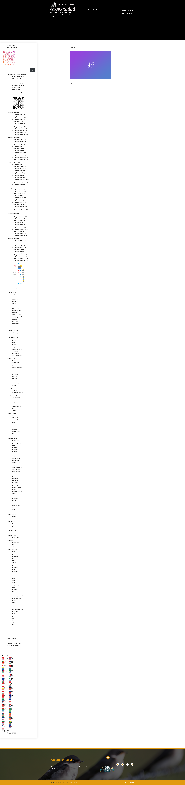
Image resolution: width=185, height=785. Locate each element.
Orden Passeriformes (12, 549)
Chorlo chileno (15, 447)
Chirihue (13, 613)
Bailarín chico (15, 606)
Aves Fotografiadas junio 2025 (19, 123)
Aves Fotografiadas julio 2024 (18, 150)
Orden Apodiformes (11, 530)
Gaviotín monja (15, 465)
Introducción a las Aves (12, 47)
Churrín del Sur (15, 571)
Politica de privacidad (11, 45)
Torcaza (13, 507)
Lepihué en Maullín (16, 89)
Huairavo (14, 382)
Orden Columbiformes (12, 503)
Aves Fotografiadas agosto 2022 (19, 202)
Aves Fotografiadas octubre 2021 (19, 231)
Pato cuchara (15, 321)
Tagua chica (14, 429)
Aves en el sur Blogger (12, 638)
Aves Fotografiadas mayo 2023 (19, 172)
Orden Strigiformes (11, 521)
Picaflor (13, 532)
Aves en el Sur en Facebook (13, 641)
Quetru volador (15, 325)
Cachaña (14, 516)
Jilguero (13, 626)
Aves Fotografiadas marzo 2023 (19, 168)
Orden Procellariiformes (12, 347)
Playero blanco (15, 478)
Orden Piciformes (11, 540)
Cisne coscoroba (15, 308)
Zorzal (13, 602)
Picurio (13, 342)
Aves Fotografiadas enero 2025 (19, 114)
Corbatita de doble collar (17, 615)
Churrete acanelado (16, 554)
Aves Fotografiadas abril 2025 (18, 119)
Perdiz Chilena (15, 288)
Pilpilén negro (15, 454)
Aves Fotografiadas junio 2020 (19, 249)
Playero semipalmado (17, 485)
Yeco (13, 364)
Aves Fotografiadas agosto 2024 (19, 152)
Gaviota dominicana (16, 458)
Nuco (13, 523)
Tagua (13, 427)
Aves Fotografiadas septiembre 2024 (20, 154)
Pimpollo (14, 344)
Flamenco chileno (16, 397)
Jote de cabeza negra (17, 390)
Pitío (13, 544)
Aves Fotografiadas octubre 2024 (19, 155)
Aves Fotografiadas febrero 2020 (19, 242)
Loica (13, 622)
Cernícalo (14, 420)
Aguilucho (14, 410)
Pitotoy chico (15, 496)
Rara (13, 591)
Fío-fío (13, 580)
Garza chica (14, 380)
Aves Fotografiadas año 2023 (13, 162)
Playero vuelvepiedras (17, 476)
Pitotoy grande (15, 498)
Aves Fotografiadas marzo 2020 (19, 244)
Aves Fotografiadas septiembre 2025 (20, 128)
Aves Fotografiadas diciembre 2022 (20, 209)
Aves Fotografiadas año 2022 (13, 188)
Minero (13, 551)
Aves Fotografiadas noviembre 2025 (20, 132)
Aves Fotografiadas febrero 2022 (19, 191)
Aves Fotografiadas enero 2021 (19, 215)
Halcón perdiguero (16, 417)
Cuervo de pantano (16, 383)
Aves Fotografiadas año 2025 (13, 112)
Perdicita (14, 500)
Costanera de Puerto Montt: (18, 76)
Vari (13, 408)
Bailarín (13, 402)
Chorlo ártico (14, 451)
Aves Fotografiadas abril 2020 (18, 245)
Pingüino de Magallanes (17, 333)
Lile (12, 365)
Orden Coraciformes (11, 535)
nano (73, 83)
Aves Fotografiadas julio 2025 (18, 125)
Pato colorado (15, 319)
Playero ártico (15, 482)
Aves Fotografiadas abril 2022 (18, 195)
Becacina (14, 489)
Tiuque (13, 422)
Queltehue (14, 453)
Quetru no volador (16, 326)
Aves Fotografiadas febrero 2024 (19, 141)
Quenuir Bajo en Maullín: (17, 92)
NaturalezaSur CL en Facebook (14, 643)
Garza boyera (15, 378)
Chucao (13, 569)
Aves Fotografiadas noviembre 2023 (20, 182)
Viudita (13, 578)
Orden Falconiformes (11, 413)
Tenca (13, 604)
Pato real (14, 301)
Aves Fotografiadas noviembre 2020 (20, 258)
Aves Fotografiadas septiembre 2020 (20, 255)
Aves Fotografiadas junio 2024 (19, 148)
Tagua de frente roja (16, 431)
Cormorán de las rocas (17, 367)
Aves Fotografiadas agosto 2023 (19, 177)
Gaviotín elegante (16, 471)
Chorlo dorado (15, 449)
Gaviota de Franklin (16, 462)
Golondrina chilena (16, 596)
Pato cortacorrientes (16, 314)
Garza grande (15, 374)
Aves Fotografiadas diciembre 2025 (20, 134)
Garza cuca (14, 376)
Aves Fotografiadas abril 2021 (18, 220)
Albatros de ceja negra (17, 349)
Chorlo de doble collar (16, 443)
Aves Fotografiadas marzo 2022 (19, 193)
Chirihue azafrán (15, 611)
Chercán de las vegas (16, 598)
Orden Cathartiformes (12, 388)
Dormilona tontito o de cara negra (19, 585)
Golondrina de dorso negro (18, 595)
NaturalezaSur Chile (11, 640)
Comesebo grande (16, 564)
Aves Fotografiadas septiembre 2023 (20, 179)
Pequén (13, 525)
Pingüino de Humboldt (17, 332)
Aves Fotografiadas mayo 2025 (19, 121)
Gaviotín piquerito (16, 469)
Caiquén (13, 305)
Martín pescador (15, 537)
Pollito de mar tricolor (16, 495)
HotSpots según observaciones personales (16, 74)
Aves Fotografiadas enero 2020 (19, 240)
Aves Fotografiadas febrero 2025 (19, 116)
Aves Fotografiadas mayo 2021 (19, 222)
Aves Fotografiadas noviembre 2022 (20, 208)
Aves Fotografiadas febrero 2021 (19, 217)
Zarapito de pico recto (17, 491)
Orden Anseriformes (11, 292)
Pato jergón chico (16, 295)
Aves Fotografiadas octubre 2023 (19, 181)
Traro (13, 415)
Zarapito (14, 493)
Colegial (13, 584)
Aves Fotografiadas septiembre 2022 (20, 204)
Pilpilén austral (15, 442)
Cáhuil (13, 456)
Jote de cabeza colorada (17, 392)
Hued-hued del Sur (16, 567)
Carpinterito (14, 546)
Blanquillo (14, 340)
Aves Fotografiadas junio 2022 (19, 199)
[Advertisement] (92, 28)
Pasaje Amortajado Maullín (18, 85)
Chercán (14, 600)
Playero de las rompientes (18, 487)
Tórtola (13, 509)
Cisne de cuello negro (16, 310)
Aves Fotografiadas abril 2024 (18, 144)
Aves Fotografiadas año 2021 (13, 213)
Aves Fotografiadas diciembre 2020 (20, 260)
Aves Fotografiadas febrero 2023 (19, 166)
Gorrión (13, 627)
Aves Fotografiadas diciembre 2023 (20, 184)
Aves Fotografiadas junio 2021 (19, 224)
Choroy (13, 518)
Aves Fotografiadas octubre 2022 (19, 206)
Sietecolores (14, 589)
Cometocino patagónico (17, 609)
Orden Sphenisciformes (12, 330)
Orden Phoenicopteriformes (13, 395)
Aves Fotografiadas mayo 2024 (19, 146)
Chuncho (14, 526)
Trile (13, 618)
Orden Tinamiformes (11, 287)
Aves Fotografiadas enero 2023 (19, 164)
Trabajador (14, 576)
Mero (13, 573)
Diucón (13, 587)
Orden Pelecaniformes (12, 371)
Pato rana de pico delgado (18, 316)
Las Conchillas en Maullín (17, 91)
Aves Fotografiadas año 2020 (13, 238)
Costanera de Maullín (16, 82)
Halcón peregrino (15, 419)
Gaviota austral (15, 464)
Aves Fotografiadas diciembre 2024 (20, 159)
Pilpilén (13, 445)
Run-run (13, 582)
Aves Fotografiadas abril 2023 (18, 170)
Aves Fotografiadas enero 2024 (19, 139)
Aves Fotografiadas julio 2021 (18, 226)
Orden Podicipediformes (12, 337)
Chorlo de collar (15, 440)
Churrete (14, 558)
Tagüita (13, 435)
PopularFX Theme (73, 782)
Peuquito (14, 404)
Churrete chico (15, 556)
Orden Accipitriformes (12, 401)
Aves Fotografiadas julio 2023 (18, 175)
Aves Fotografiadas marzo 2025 (19, 117)
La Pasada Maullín (16, 87)
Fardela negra (15, 351)
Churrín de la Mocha (16, 565)
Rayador (14, 473)
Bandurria (14, 385)
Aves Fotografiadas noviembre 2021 (20, 233)
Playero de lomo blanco (17, 484)
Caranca (14, 303)
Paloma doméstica (16, 505)
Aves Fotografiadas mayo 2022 (19, 197)
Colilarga (14, 562)
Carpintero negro (15, 542)
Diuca (13, 607)
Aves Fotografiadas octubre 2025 (19, 130)
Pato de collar (15, 299)
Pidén (13, 433)
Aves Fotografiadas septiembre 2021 (20, 229)
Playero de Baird (15, 480)
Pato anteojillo (15, 317)
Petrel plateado (15, 353)
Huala (13, 339)
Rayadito (14, 553)
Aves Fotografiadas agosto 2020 (19, 253)
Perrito (13, 474)
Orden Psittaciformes (12, 514)
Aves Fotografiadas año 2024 (13, 137)
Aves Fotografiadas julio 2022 (18, 200)
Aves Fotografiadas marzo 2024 (19, 143)
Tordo (13, 620)
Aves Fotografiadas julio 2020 (18, 251)
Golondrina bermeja (16, 593)
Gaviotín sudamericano (17, 467)
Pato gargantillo (15, 294)
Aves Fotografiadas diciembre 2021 (20, 235)
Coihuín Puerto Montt (16, 80)
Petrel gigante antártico (17, 355)
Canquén (14, 306)
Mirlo (13, 624)
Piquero (13, 360)
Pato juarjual (14, 312)
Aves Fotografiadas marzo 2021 (19, 218)
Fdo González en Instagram (13, 645)
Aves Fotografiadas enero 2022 (19, 189)
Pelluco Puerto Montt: (17, 78)
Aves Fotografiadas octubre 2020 (19, 256)
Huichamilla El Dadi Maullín (18, 83)
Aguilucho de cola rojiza (17, 406)
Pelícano (14, 372)
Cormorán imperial (16, 362)
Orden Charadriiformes (12, 438)
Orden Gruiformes (11, 426)
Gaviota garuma (15, 460)
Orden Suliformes (11, 358)
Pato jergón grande (16, 297)
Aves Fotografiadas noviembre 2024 (20, 157)
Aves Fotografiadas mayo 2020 (19, 247)
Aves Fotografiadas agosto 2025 (19, 127)
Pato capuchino (15, 323)
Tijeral (13, 560)
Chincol (13, 616)
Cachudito (14, 575)
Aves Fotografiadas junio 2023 (19, 173)
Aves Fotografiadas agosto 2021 (19, 227)
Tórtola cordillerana (16, 511)
